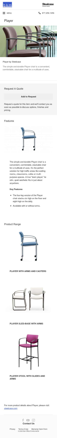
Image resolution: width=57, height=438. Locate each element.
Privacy (12, 429)
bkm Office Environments (31, 431)
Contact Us (28, 423)
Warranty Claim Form (39, 429)
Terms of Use (23, 429)
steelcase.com (10, 408)
